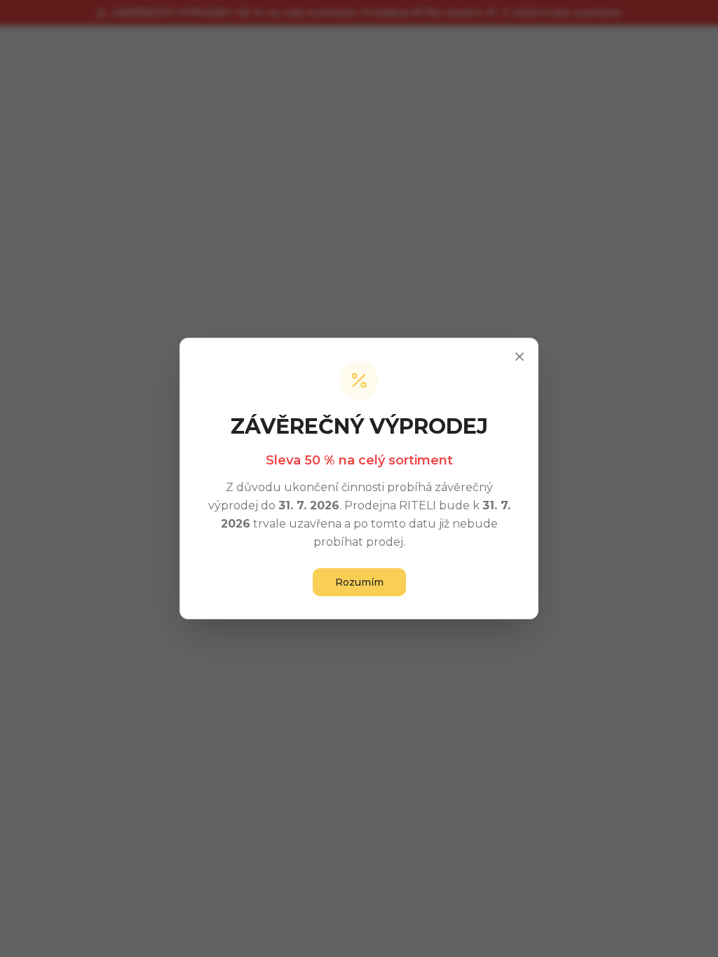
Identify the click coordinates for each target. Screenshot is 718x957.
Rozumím (359, 582)
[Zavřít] (520, 357)
